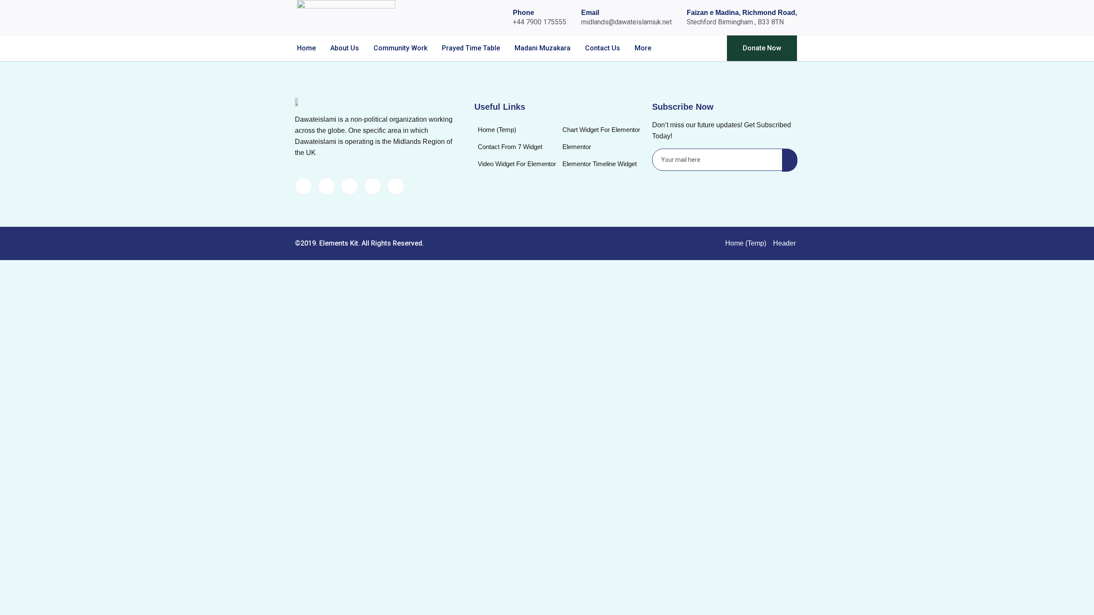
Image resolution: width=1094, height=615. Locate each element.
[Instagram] (395, 186)
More (643, 48)
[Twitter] (326, 186)
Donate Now (762, 48)
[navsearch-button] (705, 48)
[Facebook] (303, 186)
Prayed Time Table (471, 48)
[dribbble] (372, 186)
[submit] (789, 160)
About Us (344, 48)
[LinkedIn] (349, 186)
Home (306, 48)
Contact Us (602, 48)
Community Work (400, 48)
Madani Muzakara (543, 48)
